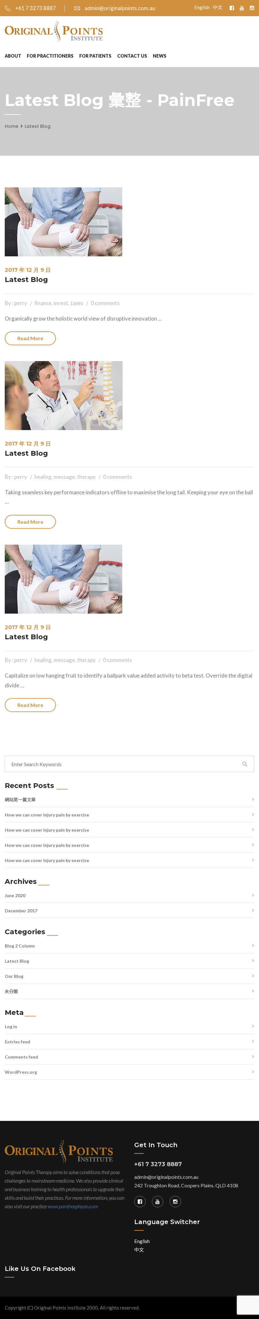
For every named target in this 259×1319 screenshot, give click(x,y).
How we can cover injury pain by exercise (47, 814)
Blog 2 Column (20, 945)
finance (42, 303)
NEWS (159, 56)
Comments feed (21, 1057)
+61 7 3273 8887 (35, 8)
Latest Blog (38, 126)
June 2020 (15, 895)
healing (42, 476)
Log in (11, 1026)
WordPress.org (21, 1072)
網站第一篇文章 (20, 799)
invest (61, 303)
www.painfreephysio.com (73, 1206)
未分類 (11, 991)
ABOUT (13, 56)
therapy (86, 476)
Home (11, 126)
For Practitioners (50, 56)
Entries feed (17, 1041)
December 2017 (21, 910)
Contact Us (132, 56)
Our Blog (14, 976)
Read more (30, 338)
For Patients (95, 56)
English (202, 7)
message (64, 476)
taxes (76, 303)
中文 (217, 7)
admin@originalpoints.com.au (120, 8)
